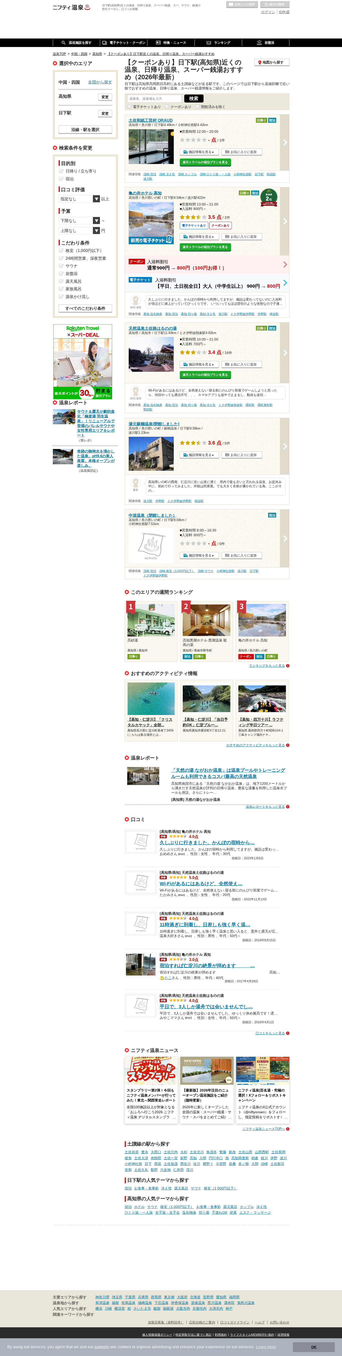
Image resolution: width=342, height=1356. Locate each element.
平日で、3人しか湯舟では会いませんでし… (206, 1006)
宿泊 (128, 1188)
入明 (202, 1158)
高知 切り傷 (189, 314)
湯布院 (229, 1303)
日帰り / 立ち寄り (81, 171)
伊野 (273, 1158)
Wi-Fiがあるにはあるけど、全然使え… (201, 883)
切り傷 (204, 1212)
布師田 (156, 1158)
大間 (254, 1164)
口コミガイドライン (235, 1322)
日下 (148, 1164)
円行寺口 (216, 1158)
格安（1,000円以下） (220, 1188)
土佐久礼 (141, 1170)
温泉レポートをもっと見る (265, 806)
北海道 (195, 1297)
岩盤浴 (72, 274)
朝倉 (254, 1158)
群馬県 (156, 1297)
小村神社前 (133, 1164)
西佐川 (185, 1164)
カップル (247, 1207)
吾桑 (232, 1164)
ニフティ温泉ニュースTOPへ (263, 1129)
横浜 (98, 1308)
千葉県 (130, 1297)
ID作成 (284, 12)
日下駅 (259, 174)
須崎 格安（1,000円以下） (177, 571)
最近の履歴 (274, 4)
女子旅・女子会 (167, 1212)
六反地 (165, 1170)
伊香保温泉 (180, 1303)
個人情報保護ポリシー (157, 1334)
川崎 (108, 1308)
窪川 (189, 1170)
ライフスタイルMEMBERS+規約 (252, 1334)
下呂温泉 (161, 1303)
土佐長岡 (278, 1152)
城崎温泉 (145, 1303)
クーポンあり (181, 107)
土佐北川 (197, 1152)
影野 (154, 1170)
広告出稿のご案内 (202, 1322)
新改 (232, 1152)
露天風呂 (181, 1188)
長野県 (208, 1297)
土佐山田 (245, 1152)
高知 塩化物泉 (152, 314)
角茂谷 (211, 1152)
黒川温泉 (215, 1303)
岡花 (157, 1164)
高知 (193, 1158)
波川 (283, 1158)
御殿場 (168, 1308)
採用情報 (283, 1334)
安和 (128, 1170)
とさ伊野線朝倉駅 (231, 405)
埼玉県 (117, 1297)
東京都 (169, 1297)
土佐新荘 (277, 1164)
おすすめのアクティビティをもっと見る (255, 745)
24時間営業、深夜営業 (86, 258)
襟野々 (208, 1164)
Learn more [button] (266, 1347)
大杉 (183, 1152)
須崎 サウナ (206, 571)
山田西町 (262, 1152)
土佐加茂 (171, 1164)
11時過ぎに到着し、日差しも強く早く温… (205, 924)
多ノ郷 (243, 1164)
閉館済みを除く (213, 107)
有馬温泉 (128, 1303)
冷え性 (166, 1188)
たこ (168, 977)
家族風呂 (74, 289)
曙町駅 (250, 405)
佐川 (196, 1164)
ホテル (139, 1207)
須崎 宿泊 (149, 174)
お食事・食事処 (146, 1188)
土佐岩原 (132, 1152)
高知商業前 (240, 1158)
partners (101, 1347)
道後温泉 (198, 1303)
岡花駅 (271, 174)
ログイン (268, 12)
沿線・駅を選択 (85, 129)
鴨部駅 (147, 409)
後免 (128, 1158)
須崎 (264, 1164)
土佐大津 (141, 1158)
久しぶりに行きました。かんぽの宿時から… (207, 842)
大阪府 (182, 1297)
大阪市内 (183, 1308)
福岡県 (234, 1297)
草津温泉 (102, 1303)
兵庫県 (143, 1297)
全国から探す (100, 82)
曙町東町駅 (265, 405)
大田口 (156, 1152)
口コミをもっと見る (270, 1033)
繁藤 (222, 1152)
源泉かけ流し (78, 296)
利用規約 (221, 1334)
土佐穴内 (171, 1152)
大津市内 (216, 1308)
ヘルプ (260, 1322)
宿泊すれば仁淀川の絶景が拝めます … (207, 965)
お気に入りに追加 (244, 152)
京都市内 (200, 1308)
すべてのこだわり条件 (85, 308)
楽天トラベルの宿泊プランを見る (205, 162)
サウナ (196, 1188)
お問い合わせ (279, 1322)
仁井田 (178, 1170)
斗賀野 (221, 1164)
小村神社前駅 (243, 174)
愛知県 (221, 1297)
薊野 (183, 1158)
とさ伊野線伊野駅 (243, 314)
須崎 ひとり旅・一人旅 (215, 174)
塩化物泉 (189, 1212)
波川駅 (147, 178)
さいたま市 (142, 1308)
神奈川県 (102, 1297)
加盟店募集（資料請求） (166, 1322)
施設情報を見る (200, 152)
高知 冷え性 (208, 314)
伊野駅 (262, 314)
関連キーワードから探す (73, 1314)
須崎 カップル (187, 174)
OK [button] (313, 1347)
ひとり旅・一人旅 (139, 1212)
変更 (105, 97)
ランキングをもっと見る (267, 666)
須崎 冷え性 (167, 174)
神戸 (229, 1308)
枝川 (264, 1158)
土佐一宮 (171, 1158)
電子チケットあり (147, 107)
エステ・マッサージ (255, 1212)
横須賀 (119, 1308)
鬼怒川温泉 (246, 1303)
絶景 (233, 1212)
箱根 (115, 1303)
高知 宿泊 (171, 314)
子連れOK (219, 1212)
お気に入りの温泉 (242, 4)
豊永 (144, 1152)
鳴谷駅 (274, 314)
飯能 (156, 1308)
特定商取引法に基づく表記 (194, 1334)
